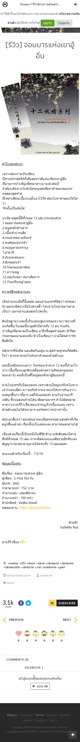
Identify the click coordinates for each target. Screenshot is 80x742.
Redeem (65, 715)
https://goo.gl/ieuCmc (35, 508)
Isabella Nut (46, 575)
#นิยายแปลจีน (12, 567)
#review (13, 563)
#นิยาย (40, 563)
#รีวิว (22, 563)
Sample (51, 715)
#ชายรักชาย (49, 567)
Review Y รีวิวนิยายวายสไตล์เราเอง (41, 4)
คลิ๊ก (23, 542)
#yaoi (61, 567)
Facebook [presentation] (34, 669)
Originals (26, 715)
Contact (40, 720)
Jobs (52, 720)
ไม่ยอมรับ (64, 23)
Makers (14, 4)
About (27, 720)
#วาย (38, 567)
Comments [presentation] (17, 659)
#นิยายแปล (52, 563)
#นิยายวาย (27, 567)
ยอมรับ (47, 23)
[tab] (17, 659)
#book (31, 563)
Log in (42, 686)
